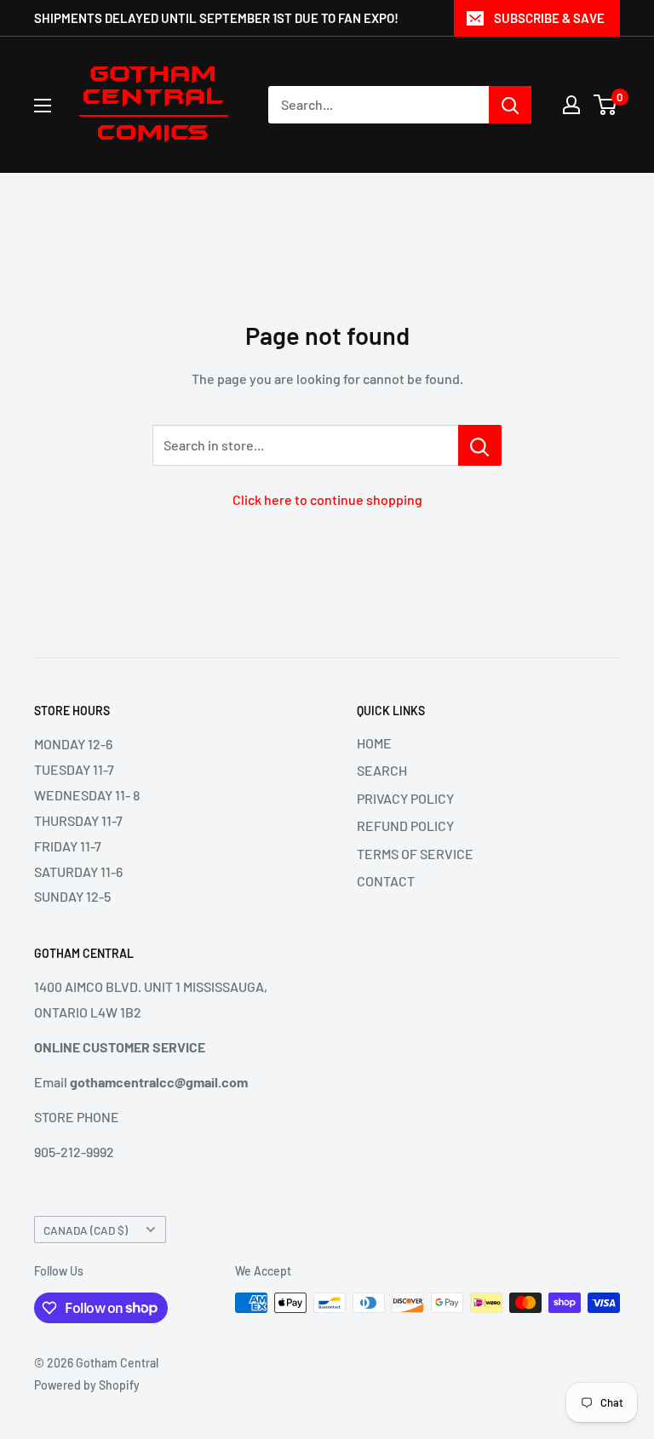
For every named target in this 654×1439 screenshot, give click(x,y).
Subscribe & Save (549, 18)
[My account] (571, 104)
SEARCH (382, 770)
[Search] (510, 104)
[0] (606, 105)
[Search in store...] (480, 445)
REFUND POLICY (405, 825)
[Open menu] (42, 105)
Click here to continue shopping (327, 499)
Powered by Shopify (87, 1385)
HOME (374, 743)
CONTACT (386, 881)
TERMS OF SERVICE (415, 854)
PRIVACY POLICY (405, 798)
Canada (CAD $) (85, 1230)
